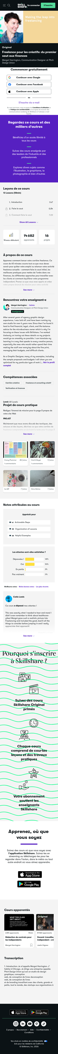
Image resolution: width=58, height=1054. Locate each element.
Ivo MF (6, 489)
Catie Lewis (18, 597)
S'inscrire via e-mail (29, 102)
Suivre (32, 305)
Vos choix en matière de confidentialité (27, 1041)
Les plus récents (42, 587)
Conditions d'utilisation (41, 107)
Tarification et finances (15, 388)
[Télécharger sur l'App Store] (29, 874)
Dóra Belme (35, 489)
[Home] (22, 5)
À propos (10, 1030)
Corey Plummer (10, 460)
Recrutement (22, 1030)
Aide (32, 1030)
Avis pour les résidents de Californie (29, 1044)
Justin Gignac (42, 945)
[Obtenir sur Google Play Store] (29, 884)
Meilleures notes (10, 587)
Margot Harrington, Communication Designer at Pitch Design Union (28, 61)
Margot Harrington (23, 305)
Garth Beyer (36, 460)
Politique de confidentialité (20, 110)
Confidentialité (42, 1030)
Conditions (29, 1032)
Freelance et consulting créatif (38, 383)
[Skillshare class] (19, 922)
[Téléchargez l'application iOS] (19, 1012)
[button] (4, 5)
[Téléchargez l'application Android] (39, 1012)
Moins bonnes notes (26, 587)
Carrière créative (13, 383)
